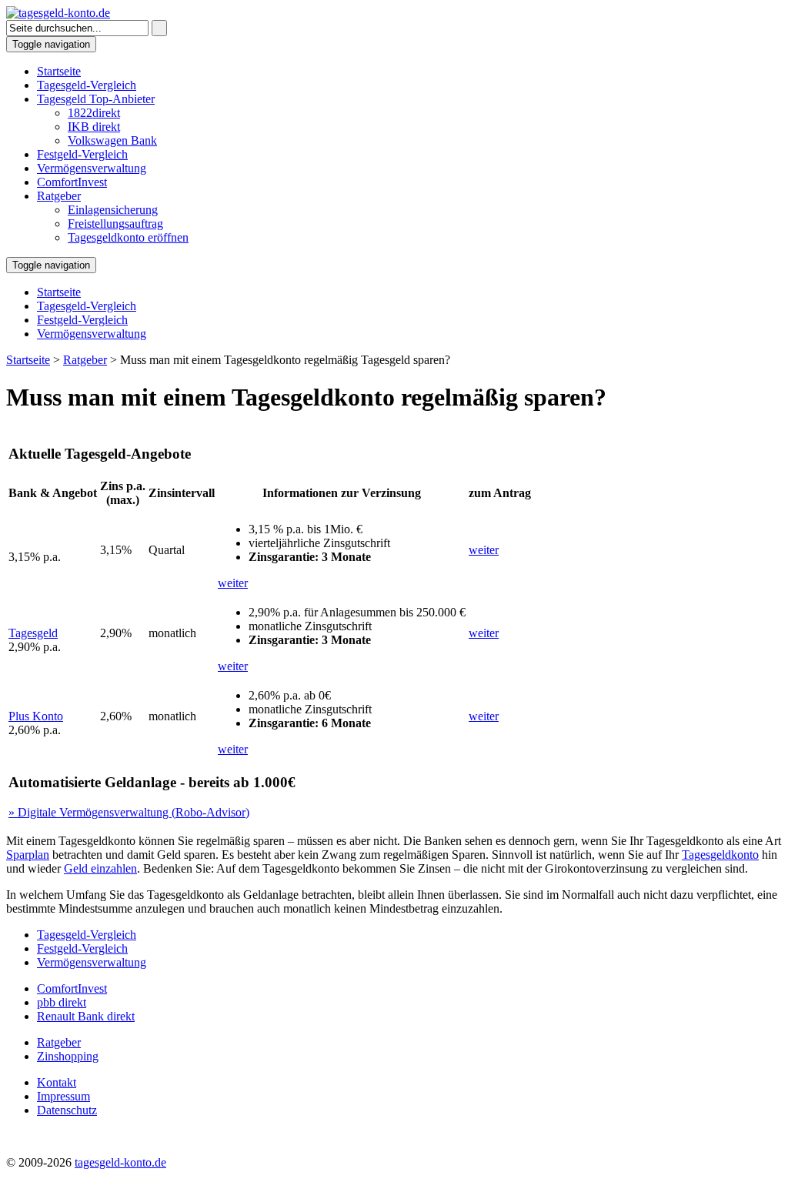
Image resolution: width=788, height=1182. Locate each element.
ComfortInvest (72, 182)
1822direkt (94, 112)
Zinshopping (67, 1056)
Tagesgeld (33, 632)
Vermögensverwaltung (91, 168)
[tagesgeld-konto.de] (58, 12)
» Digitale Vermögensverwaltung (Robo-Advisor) (128, 812)
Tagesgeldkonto (720, 854)
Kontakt (56, 1082)
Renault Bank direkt (86, 1016)
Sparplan (27, 854)
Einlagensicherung (113, 209)
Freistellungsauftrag (115, 223)
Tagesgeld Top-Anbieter (96, 98)
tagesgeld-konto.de (120, 1162)
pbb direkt (61, 1002)
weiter (233, 582)
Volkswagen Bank (112, 140)
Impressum (63, 1096)
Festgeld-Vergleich (82, 154)
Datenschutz (67, 1110)
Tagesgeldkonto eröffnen (128, 237)
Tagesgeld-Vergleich (86, 85)
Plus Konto (35, 716)
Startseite (59, 71)
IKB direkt (94, 126)
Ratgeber (59, 195)
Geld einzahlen (100, 868)
